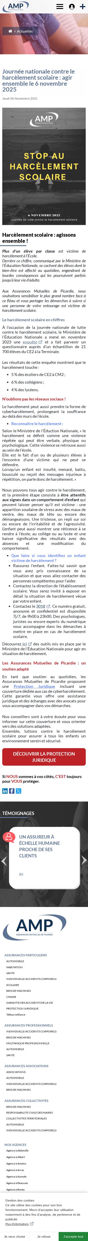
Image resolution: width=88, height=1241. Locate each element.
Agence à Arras (15, 1170)
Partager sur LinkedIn (5, 791)
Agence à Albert (15, 1157)
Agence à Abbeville (17, 1150)
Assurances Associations (27, 1066)
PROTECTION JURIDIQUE (22, 1008)
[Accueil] (10, 31)
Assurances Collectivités (27, 1101)
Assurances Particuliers (26, 955)
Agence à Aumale (16, 1176)
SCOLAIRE (12, 985)
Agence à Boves (15, 1189)
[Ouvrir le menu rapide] (82, 6)
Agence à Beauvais (17, 1183)
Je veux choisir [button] (14, 1236)
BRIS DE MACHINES (18, 990)
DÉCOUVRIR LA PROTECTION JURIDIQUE (44, 757)
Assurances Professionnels (29, 1025)
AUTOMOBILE (15, 961)
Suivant (84, 859)
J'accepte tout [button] (73, 1236)
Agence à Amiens (16, 1163)
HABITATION (14, 967)
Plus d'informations (17, 1224)
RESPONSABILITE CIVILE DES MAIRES (29, 1112)
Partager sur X (18, 791)
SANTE (10, 973)
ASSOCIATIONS (15, 1072)
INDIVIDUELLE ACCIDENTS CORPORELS (31, 979)
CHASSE (11, 996)
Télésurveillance (15, 1014)
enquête (30, 341)
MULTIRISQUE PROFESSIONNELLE (27, 1043)
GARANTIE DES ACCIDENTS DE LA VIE (29, 1002)
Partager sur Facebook (11, 791)
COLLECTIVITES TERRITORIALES (26, 1118)
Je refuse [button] (44, 1236)
